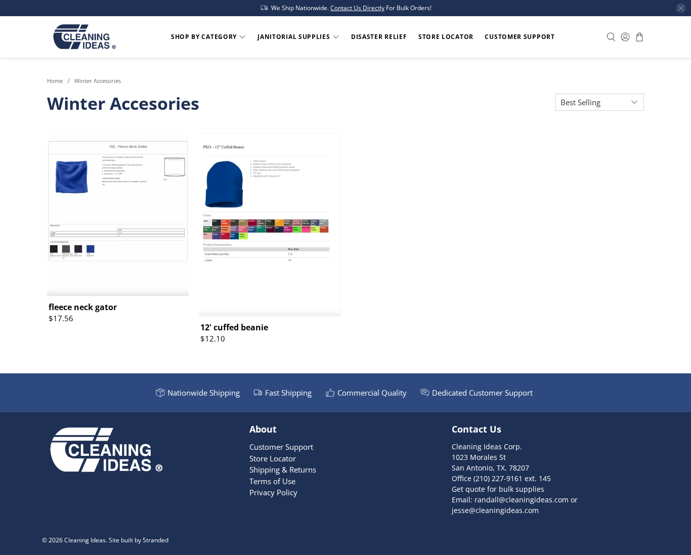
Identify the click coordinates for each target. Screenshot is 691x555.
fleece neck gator (83, 307)
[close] (681, 8)
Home (55, 80)
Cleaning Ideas (85, 540)
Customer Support (519, 36)
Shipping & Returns (282, 469)
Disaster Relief (379, 36)
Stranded (155, 540)
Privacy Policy (273, 492)
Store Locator (445, 36)
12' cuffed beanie (234, 327)
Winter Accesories (97, 80)
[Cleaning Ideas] (84, 37)
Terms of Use (272, 481)
